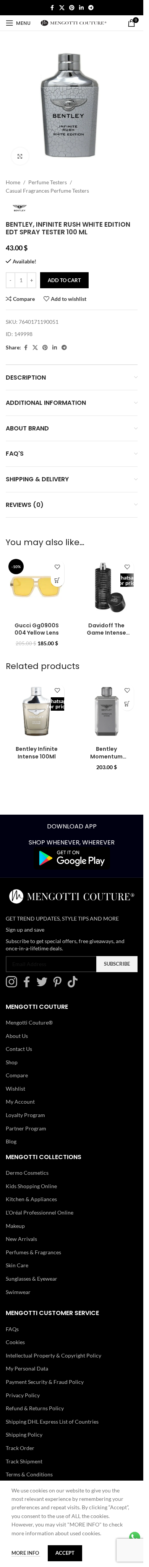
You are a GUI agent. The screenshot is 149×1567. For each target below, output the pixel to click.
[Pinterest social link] (72, 8)
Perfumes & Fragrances (33, 1252)
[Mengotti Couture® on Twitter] (44, 985)
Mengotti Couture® (29, 1022)
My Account (20, 1101)
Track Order (20, 1448)
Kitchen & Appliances (31, 1199)
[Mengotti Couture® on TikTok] (74, 985)
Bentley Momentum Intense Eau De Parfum (106, 760)
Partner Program (26, 1128)
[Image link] (72, 857)
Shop (12, 1062)
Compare (17, 1075)
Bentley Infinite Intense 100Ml (37, 752)
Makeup (15, 1225)
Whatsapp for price (127, 580)
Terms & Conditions (29, 1474)
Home (13, 182)
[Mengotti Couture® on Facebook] (28, 985)
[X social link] (62, 8)
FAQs (12, 1328)
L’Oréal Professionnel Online (39, 1212)
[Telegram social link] (91, 8)
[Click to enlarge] (20, 156)
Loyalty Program (25, 1115)
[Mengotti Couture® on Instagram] (13, 985)
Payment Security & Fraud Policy (45, 1382)
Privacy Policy (23, 1395)
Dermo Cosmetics (27, 1172)
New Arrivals (21, 1239)
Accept (64, 1553)
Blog (11, 1141)
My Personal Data (27, 1368)
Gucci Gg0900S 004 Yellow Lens (37, 629)
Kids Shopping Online (31, 1186)
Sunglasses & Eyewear (31, 1278)
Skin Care (17, 1265)
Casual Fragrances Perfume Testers (47, 190)
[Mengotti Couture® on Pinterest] (59, 985)
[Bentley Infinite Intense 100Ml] (37, 711)
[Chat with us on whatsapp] (134, 1536)
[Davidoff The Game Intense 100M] (107, 587)
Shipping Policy (24, 1434)
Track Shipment (24, 1461)
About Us (17, 1035)
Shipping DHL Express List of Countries (52, 1421)
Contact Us (19, 1049)
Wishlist (15, 1088)
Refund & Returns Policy (35, 1408)
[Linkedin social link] (81, 8)
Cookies (15, 1342)
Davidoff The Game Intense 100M (106, 633)
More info (25, 1553)
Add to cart (64, 280)
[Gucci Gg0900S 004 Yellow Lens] (37, 587)
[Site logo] (73, 22)
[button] (57, 580)
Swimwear (18, 1291)
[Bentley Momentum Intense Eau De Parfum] (107, 711)
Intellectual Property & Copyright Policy (53, 1355)
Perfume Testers (47, 182)
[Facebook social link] (52, 8)
